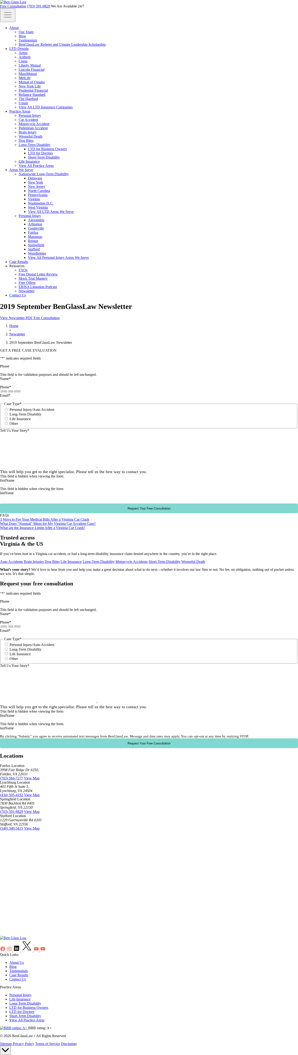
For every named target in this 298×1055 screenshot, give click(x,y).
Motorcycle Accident (34, 124)
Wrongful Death (30, 136)
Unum (23, 103)
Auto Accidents (11, 562)
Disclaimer (69, 1044)
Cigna (23, 61)
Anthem (24, 57)
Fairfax (33, 232)
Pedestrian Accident (33, 128)
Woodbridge (37, 253)
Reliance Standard (32, 95)
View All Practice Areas (36, 166)
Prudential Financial (33, 90)
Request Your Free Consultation (149, 508)
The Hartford (28, 99)
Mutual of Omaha (32, 82)
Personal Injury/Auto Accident (32, 410)
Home (13, 326)
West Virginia (38, 207)
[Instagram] (10, 950)
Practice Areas (19, 111)
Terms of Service (47, 1044)
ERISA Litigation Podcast (38, 287)
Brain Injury (28, 132)
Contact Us (17, 295)
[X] (27, 950)
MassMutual (28, 74)
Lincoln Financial (31, 69)
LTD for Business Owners (47, 149)
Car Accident (28, 120)
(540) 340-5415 (11, 828)
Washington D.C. (41, 203)
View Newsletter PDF (17, 318)
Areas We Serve (21, 170)
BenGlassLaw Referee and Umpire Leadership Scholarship (62, 44)
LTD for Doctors (40, 153)
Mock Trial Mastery (33, 278)
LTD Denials (19, 49)
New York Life (30, 86)
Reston (33, 241)
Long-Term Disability (35, 145)
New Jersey (36, 186)
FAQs (23, 270)
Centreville (36, 228)
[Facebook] (3, 950)
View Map (32, 778)
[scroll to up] (5, 1050)
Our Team (26, 32)
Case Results (18, 262)
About (14, 28)
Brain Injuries (34, 562)
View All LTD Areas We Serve (51, 212)
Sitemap (6, 1044)
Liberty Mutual (30, 65)
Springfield (36, 245)
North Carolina (39, 191)
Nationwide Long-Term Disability (44, 174)
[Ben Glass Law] (13, 2)
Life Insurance (29, 161)
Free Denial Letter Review (38, 274)
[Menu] (7, 15)
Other (14, 423)
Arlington (35, 224)
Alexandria (36, 220)
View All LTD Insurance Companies (46, 107)
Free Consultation (13, 6)
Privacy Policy (23, 1044)
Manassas (35, 237)
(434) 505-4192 (11, 795)
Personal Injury (30, 115)
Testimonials (28, 40)
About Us (16, 962)
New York (35, 182)
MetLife (24, 78)
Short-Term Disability (44, 157)
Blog (22, 36)
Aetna (23, 53)
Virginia (34, 199)
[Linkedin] (17, 950)
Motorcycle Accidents (131, 562)
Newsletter (26, 291)
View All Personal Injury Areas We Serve (58, 258)
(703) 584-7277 (11, 778)
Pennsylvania (37, 195)
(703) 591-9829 (38, 6)
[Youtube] (37, 950)
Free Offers (27, 283)
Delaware (35, 178)
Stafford (34, 249)
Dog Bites (26, 141)
